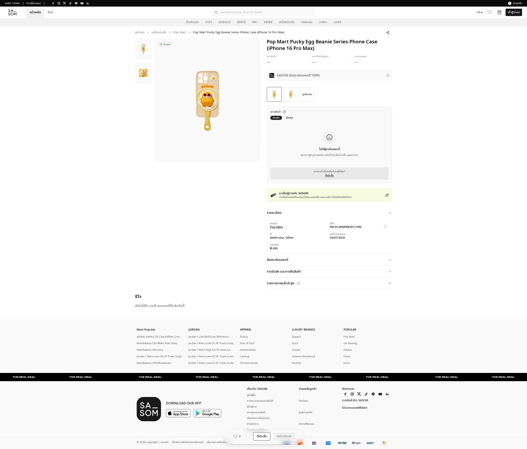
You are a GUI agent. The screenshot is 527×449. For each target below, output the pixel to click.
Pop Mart (179, 32)
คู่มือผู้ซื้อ (251, 395)
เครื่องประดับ (159, 32)
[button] (263, 12)
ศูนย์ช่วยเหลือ (305, 412)
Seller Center (12, 3)
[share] (388, 32)
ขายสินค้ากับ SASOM (355, 400)
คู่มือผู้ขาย (252, 406)
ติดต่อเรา (303, 401)
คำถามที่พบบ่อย (306, 424)
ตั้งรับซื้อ (329, 175)
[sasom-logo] (12, 12)
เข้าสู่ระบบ (514, 12)
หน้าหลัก (35, 12)
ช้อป (50, 12)
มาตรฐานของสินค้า (256, 412)
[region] (207, 100)
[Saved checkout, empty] (499, 12)
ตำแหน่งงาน (253, 424)
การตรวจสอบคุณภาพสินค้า (260, 401)
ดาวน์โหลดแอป (33, 3)
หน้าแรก (140, 32)
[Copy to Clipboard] (385, 226)
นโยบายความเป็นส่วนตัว (258, 418)
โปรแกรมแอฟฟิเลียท (354, 408)
